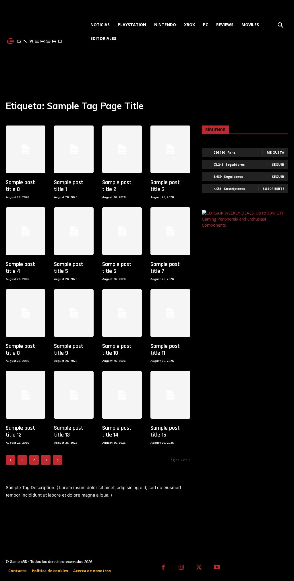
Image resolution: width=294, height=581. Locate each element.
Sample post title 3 (165, 186)
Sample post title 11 (165, 349)
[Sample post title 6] (122, 231)
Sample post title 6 (116, 267)
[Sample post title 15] (170, 395)
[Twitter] (199, 568)
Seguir (278, 164)
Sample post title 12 (20, 431)
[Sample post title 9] (74, 313)
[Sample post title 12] (25, 395)
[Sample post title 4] (25, 231)
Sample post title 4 (20, 267)
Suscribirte (273, 188)
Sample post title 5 (68, 267)
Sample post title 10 (116, 349)
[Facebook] (163, 568)
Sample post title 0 (20, 186)
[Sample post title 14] (122, 395)
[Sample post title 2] (122, 149)
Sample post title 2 (116, 186)
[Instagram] (181, 568)
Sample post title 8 (20, 349)
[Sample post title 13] (74, 395)
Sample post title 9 (68, 349)
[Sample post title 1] (74, 149)
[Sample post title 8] (25, 313)
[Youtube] (217, 568)
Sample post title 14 (116, 431)
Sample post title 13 (68, 431)
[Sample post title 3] (170, 149)
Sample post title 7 (165, 267)
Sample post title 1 (68, 186)
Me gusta (275, 152)
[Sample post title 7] (170, 231)
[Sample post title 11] (170, 313)
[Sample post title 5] (74, 231)
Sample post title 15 (165, 431)
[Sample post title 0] (25, 149)
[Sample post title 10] (122, 313)
